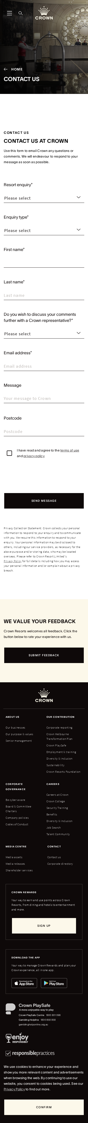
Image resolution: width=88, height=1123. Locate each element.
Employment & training (61, 752)
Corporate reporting (59, 727)
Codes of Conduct (17, 824)
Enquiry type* (16, 217)
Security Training (57, 808)
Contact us (54, 857)
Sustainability (55, 765)
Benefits (51, 814)
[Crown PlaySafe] (33, 1009)
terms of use (69, 450)
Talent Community (58, 834)
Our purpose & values (19, 734)
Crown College (55, 801)
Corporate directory (60, 863)
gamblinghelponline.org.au (33, 1024)
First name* (14, 249)
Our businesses (15, 727)
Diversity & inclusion (59, 758)
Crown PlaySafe (56, 745)
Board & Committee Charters (18, 809)
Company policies (17, 817)
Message (12, 385)
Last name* (14, 282)
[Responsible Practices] (30, 1053)
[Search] (20, 13)
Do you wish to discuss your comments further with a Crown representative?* (40, 317)
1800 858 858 (48, 1020)
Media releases (15, 863)
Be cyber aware (15, 800)
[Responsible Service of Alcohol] (17, 1038)
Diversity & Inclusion (59, 821)
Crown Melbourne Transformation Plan (59, 736)
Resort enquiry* (18, 184)
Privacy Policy (13, 561)
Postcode (13, 418)
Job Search (53, 827)
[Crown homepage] (44, 13)
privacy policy (34, 456)
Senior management (19, 740)
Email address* (18, 353)
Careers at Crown (57, 794)
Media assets (14, 857)
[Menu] (9, 13)
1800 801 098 (53, 1015)
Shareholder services (19, 870)
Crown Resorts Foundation (63, 771)
